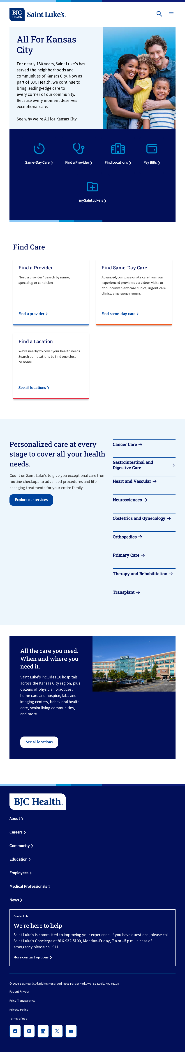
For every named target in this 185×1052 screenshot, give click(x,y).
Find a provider (31, 313)
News (14, 899)
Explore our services (31, 499)
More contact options (31, 957)
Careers (16, 832)
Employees (18, 872)
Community (19, 845)
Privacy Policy (18, 1010)
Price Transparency (22, 1001)
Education (18, 859)
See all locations (32, 387)
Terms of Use (18, 1019)
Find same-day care (118, 313)
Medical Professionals (28, 886)
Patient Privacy (19, 992)
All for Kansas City (60, 119)
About (14, 818)
